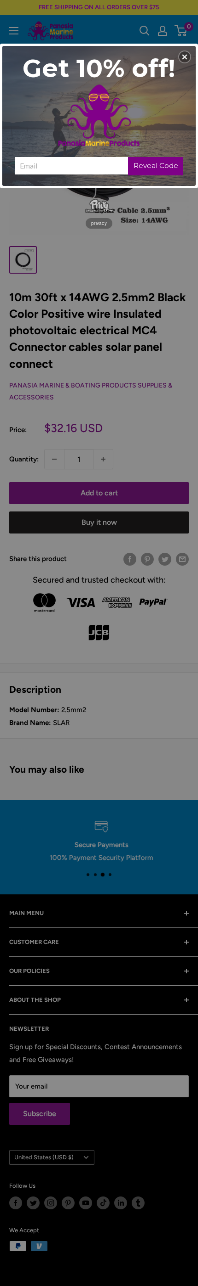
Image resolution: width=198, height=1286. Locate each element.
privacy (99, 223)
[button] (184, 56)
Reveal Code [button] (156, 165)
